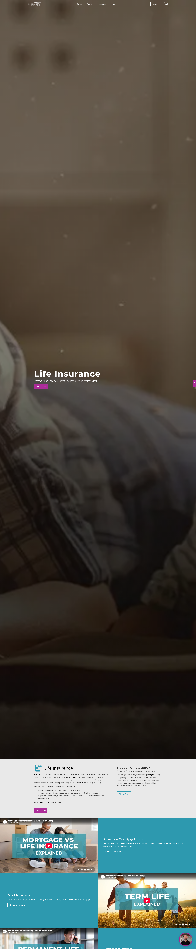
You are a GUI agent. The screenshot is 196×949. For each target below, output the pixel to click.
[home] (34, 4)
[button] (80, 4)
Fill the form (124, 794)
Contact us (156, 4)
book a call (41, 811)
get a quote (41, 387)
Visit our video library (113, 851)
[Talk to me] (185, 939)
